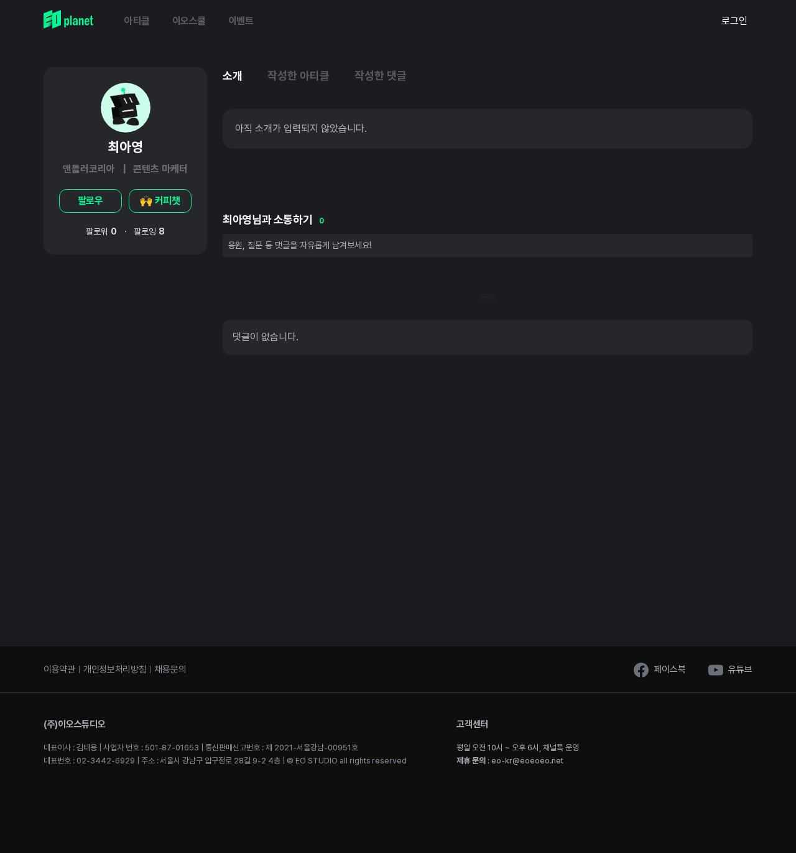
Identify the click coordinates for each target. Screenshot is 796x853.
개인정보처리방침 (115, 669)
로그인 (734, 21)
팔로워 (101, 231)
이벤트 (241, 21)
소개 (233, 75)
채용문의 (170, 669)
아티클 (137, 21)
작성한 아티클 (298, 75)
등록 (487, 297)
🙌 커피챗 (160, 201)
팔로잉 (149, 231)
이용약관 (59, 669)
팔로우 (91, 201)
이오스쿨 (189, 21)
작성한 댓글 (380, 75)
